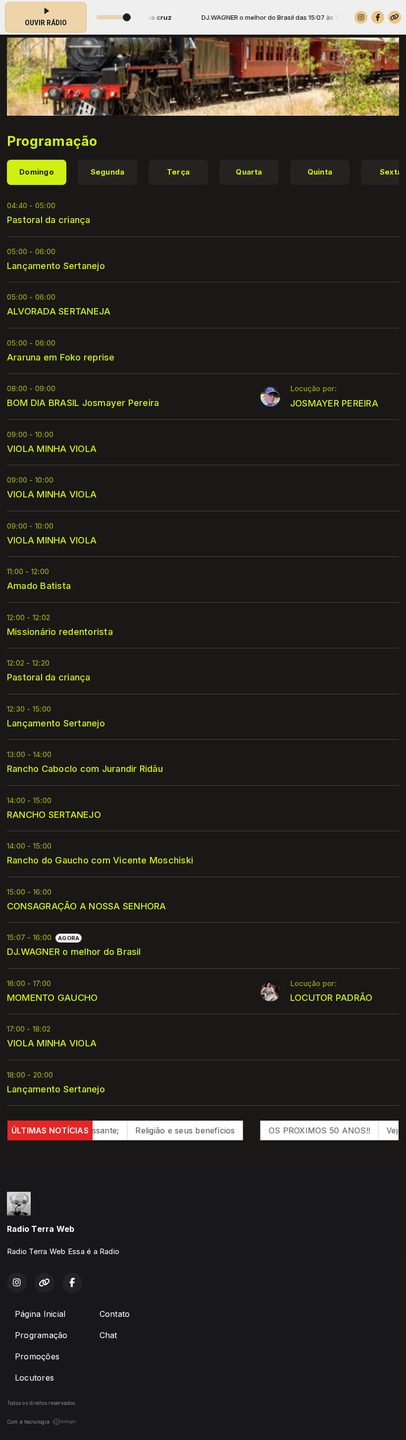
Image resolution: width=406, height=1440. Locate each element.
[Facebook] (377, 17)
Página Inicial (40, 1314)
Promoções (37, 1356)
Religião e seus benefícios (153, 1130)
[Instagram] (361, 17)
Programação (41, 1335)
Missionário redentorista (60, 631)
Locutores (34, 1378)
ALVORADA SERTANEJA (58, 311)
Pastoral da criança (49, 219)
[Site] (394, 17)
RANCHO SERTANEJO (54, 814)
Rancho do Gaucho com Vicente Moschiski (100, 860)
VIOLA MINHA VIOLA (52, 448)
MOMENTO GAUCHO (52, 997)
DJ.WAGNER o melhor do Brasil (74, 951)
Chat (108, 1335)
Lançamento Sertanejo (56, 265)
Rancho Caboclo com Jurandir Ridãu (85, 768)
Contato (115, 1314)
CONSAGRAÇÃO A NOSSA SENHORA (86, 905)
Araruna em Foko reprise (61, 357)
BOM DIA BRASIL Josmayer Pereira (83, 402)
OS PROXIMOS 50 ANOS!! (287, 1130)
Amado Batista (39, 585)
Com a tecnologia (28, 1422)
